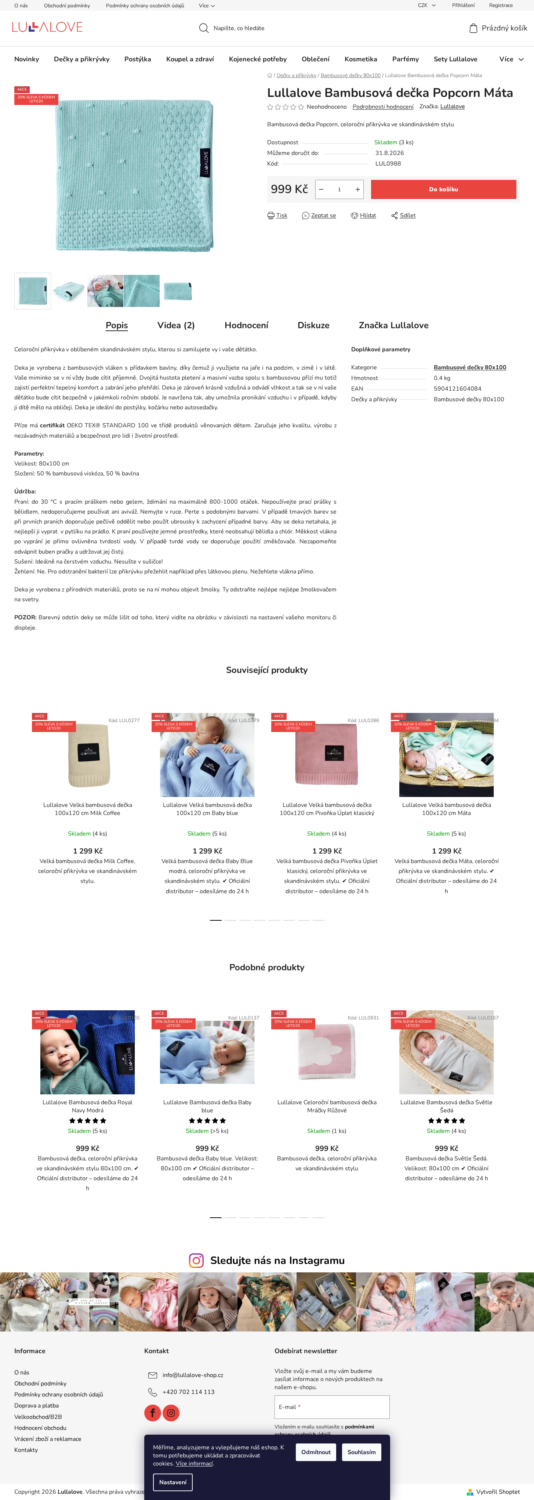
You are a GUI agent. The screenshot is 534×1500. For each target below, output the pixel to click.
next (514, 814)
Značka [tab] (394, 325)
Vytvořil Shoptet (498, 1492)
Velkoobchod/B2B (38, 1417)
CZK (423, 5)
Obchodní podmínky (67, 5)
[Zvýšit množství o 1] (357, 189)
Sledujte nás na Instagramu (277, 1260)
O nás (21, 5)
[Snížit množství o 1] (321, 189)
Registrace (501, 5)
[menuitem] (26, 59)
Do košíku (443, 189)
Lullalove (452, 106)
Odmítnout (316, 1452)
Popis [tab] (117, 325)
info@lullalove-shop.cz (193, 1375)
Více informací (194, 1464)
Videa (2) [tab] (176, 325)
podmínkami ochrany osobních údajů (324, 1430)
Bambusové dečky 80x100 (470, 367)
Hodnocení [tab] (246, 325)
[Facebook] (152, 1413)
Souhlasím (362, 1452)
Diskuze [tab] (314, 325)
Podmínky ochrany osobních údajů (145, 5)
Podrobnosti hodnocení (383, 107)
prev (20, 814)
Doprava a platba (36, 1406)
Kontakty (26, 1450)
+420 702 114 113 (189, 1392)
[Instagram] (171, 1413)
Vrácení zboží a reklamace (47, 1439)
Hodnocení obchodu (40, 1428)
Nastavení (172, 1482)
